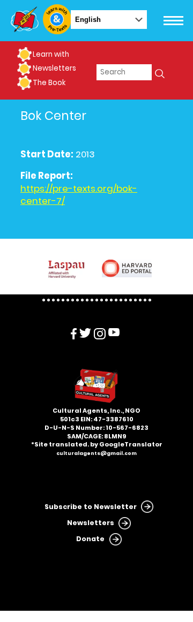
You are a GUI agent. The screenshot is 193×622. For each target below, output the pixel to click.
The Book (49, 83)
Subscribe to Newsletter (90, 506)
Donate (90, 538)
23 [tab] (150, 300)
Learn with (51, 54)
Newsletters (54, 68)
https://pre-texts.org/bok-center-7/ (78, 195)
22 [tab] (145, 300)
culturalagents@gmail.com (96, 453)
